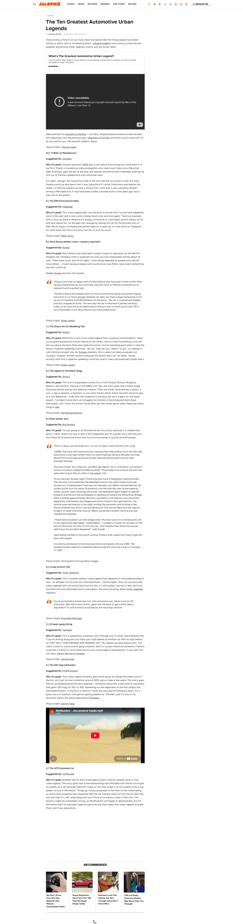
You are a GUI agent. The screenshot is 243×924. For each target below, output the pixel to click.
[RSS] (186, 4)
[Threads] (170, 4)
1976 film (88, 164)
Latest (71, 4)
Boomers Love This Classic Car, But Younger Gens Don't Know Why (108, 899)
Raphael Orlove (55, 34)
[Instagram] (176, 4)
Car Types (119, 4)
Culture (50, 15)
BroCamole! (68, 424)
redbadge (67, 206)
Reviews (92, 4)
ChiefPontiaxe (70, 670)
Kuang (65, 247)
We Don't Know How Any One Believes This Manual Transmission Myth (55, 901)
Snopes (83, 352)
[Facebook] (149, 4)
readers (102, 43)
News (81, 4)
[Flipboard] (160, 4)
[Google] (181, 4)
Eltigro (66, 332)
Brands (105, 4)
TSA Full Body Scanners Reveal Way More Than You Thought (134, 899)
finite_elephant (70, 572)
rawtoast (67, 630)
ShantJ (66, 376)
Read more (53, 66)
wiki (57, 407)
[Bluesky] (154, 4)
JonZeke (67, 158)
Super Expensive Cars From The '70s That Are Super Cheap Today (81, 899)
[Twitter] (165, 4)
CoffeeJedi (68, 774)
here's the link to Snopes (71, 653)
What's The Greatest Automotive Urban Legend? (81, 56)
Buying (132, 4)
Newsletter (202, 4)
